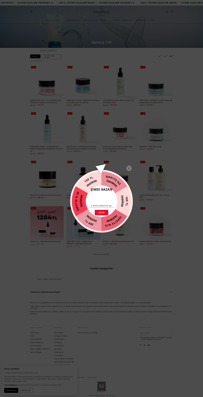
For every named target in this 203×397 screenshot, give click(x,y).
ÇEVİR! (101, 212)
